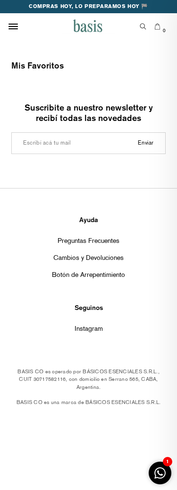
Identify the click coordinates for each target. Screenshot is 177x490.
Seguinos (89, 307)
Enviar (146, 143)
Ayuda (88, 220)
